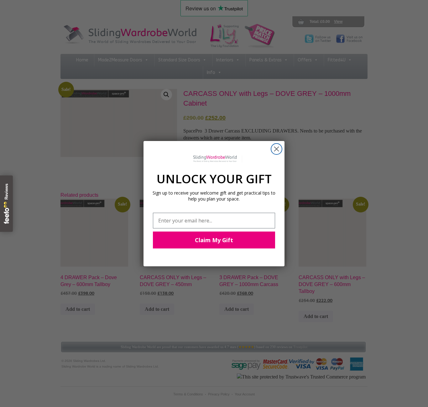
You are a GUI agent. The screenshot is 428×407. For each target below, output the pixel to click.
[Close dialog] (276, 148)
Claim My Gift (214, 240)
